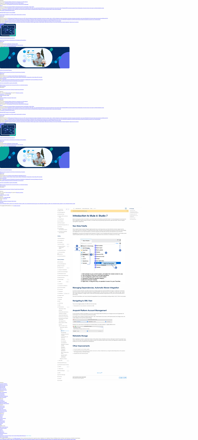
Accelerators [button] (61, 261)
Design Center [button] (61, 295)
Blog (1, 424)
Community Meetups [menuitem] (34, 79)
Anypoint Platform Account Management (134, 216)
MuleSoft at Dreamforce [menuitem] (15, 79)
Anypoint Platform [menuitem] (3, 97)
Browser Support (62, 222)
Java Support (61, 220)
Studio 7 (62, 330)
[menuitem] (99, 8)
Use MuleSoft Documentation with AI (63, 229)
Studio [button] (60, 378)
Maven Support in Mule (63, 322)
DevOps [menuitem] (14, 22)
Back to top (99, 372)
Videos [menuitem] (11, 77)
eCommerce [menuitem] (18, 22)
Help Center (2, 406)
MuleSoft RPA (2, 386)
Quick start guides (3, 411)
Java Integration (64, 342)
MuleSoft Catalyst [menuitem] (10, 45)
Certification (2, 401)
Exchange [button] (60, 297)
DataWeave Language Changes (65, 345)
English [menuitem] (3, 95)
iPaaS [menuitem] (32, 22)
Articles (1, 423)
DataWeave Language (62, 313)
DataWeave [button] (61, 293)
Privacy (10, 435)
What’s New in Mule (62, 308)
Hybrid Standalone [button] (62, 256)
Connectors (63, 339)
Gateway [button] (60, 299)
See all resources (3, 78)
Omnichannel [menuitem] (60, 22)
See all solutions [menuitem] (3, 23)
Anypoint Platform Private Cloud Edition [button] (62, 247)
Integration (2, 393)
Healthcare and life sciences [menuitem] (22, 20)
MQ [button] (59, 305)
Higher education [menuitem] (30, 20)
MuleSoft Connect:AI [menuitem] (7, 79)
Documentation (21, 89)
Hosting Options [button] (62, 238)
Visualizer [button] (60, 380)
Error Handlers (63, 341)
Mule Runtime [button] (61, 306)
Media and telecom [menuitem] (48, 20)
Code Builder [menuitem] (7, 3)
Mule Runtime (78, 208)
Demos (1, 415)
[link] (68, 224)
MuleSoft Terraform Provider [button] (64, 364)
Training (12, 89)
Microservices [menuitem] (47, 22)
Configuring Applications (63, 350)
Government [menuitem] (13, 20)
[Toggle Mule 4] (59, 329)
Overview (60, 310)
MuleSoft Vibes (61, 214)
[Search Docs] (126, 208)
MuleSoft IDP (2, 387)
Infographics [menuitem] (29, 77)
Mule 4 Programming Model (64, 353)
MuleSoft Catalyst (3, 402)
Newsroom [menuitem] (17, 75)
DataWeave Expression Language (65, 335)
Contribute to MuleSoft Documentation (63, 232)
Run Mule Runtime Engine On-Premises (63, 319)
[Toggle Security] (58, 324)
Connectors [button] (61, 289)
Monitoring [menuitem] (21, 4)
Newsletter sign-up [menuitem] (22, 75)
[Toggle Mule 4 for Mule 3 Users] (58, 325)
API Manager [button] (61, 279)
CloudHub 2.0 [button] (61, 240)
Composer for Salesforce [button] (63, 285)
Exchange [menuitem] (12, 3)
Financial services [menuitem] (8, 20)
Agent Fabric (61, 210)
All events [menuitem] (41, 79)
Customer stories (3, 428)
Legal (1, 435)
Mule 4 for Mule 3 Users (63, 325)
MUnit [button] (60, 366)
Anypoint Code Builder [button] (63, 269)
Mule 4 (91, 208)
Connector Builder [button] (62, 287)
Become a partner (19, 92)
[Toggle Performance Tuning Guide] (58, 316)
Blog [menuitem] (36, 77)
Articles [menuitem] (33, 77)
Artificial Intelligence (4, 396)
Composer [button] (60, 283)
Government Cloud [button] (62, 250)
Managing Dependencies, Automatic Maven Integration (134, 212)
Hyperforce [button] (61, 254)
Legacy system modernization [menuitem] (39, 22)
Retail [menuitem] (53, 20)
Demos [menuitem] (8, 77)
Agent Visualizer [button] (61, 265)
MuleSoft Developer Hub (63, 224)
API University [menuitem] (39, 77)
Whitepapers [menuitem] (24, 77)
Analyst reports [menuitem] (15, 77)
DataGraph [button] (61, 291)
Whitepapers (2, 420)
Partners (1, 430)
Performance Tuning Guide (63, 316)
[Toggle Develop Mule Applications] (58, 311)
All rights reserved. (16, 438)
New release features (4, 427)
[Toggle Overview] (58, 310)
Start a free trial (3, 388)
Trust (13, 435)
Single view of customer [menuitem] (74, 22)
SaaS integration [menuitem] (66, 22)
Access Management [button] (62, 263)
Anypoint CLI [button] (61, 267)
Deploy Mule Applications (63, 315)
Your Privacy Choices (4, 436)
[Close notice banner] (127, 211)
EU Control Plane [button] (62, 252)
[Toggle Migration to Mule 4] (59, 358)
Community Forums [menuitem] (12, 46)
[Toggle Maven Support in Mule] (58, 322)
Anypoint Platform (3, 383)
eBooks (1, 419)
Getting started (3, 89)
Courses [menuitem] (4, 43)
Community (8, 89)
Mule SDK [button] (60, 360)
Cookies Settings (28, 435)
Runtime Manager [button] (62, 374)
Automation (2, 394)
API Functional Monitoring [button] (63, 275)
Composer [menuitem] (9, 97)
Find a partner (8, 92)
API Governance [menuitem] (15, 4)
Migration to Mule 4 (63, 358)
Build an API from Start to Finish (63, 217)
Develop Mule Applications (63, 311)
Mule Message (63, 332)
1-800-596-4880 (7, 197)
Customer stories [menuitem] (11, 75)
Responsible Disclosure (21, 435)
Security (60, 324)
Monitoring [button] (61, 303)
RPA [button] (59, 372)
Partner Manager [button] (62, 370)
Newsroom (2, 432)
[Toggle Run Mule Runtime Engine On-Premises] (58, 318)
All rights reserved (16, 205)
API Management (62, 212)
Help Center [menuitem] (5, 46)
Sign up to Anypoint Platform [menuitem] (10, 6)
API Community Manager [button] (63, 271)
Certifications (9, 43)
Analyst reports (3, 418)
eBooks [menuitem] (20, 77)
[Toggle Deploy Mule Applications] (58, 315)
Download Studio (3, 389)
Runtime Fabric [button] (61, 244)
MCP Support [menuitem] (21, 3)
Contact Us (2, 94)
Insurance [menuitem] (36, 20)
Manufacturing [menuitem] (41, 20)
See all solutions (3, 397)
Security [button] (60, 376)
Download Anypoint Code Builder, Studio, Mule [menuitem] (25, 6)
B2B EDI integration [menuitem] (8, 22)
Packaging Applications (63, 347)
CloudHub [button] (60, 242)
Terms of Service (5, 435)
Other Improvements (133, 219)
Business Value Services (4, 403)
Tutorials (15, 89)
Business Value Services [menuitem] (18, 45)
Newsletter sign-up (3, 433)
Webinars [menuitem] (5, 77)
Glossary (60, 226)
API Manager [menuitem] (25, 4)
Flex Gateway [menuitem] (9, 4)
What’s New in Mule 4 (64, 327)
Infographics (2, 422)
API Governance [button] (61, 277)
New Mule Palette (132, 210)
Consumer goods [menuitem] (57, 20)
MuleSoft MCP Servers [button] (63, 362)
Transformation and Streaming (64, 337)
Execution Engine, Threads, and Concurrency (64, 356)
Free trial (1, 99)
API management (3, 392)
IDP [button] (59, 301)
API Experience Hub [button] (62, 273)
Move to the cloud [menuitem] (53, 22)
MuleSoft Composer (4, 385)
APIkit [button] (60, 281)
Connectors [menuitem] (16, 3)
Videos (1, 417)
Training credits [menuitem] (15, 43)
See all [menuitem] (1, 5)
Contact (15, 435)
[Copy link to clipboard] (71, 225)
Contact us (2, 412)
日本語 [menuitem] (8, 95)
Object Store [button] (61, 368)
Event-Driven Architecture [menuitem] (26, 22)
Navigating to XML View (133, 214)
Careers (1, 434)
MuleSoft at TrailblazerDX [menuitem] (25, 79)
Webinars (2, 414)
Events (1, 429)
